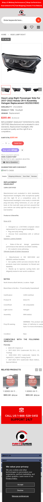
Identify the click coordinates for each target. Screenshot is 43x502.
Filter (6, 39)
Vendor (4, 113)
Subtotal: (5, 137)
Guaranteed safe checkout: (14, 167)
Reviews (34, 176)
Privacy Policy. (11, 478)
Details (4, 176)
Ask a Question (11, 162)
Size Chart (26, 176)
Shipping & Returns (14, 176)
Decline (20, 490)
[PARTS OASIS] (21, 438)
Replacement (14, 113)
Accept (20, 485)
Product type (7, 110)
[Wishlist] (31, 27)
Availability (6, 107)
